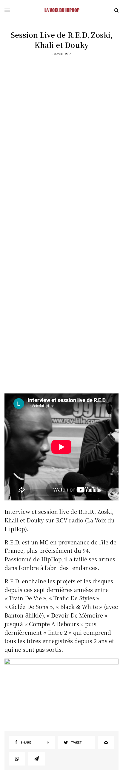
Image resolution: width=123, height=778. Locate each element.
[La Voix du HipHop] (61, 10)
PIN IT (64, 690)
